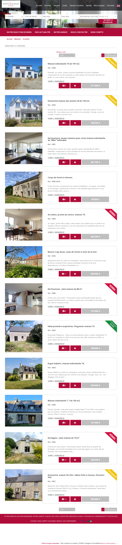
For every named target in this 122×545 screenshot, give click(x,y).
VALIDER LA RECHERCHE (108, 21)
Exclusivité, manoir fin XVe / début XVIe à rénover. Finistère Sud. (76, 476)
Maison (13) (61, 52)
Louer (64, 5)
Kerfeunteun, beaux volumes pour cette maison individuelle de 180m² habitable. (76, 139)
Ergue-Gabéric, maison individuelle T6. (66, 363)
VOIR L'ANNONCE (56, 81)
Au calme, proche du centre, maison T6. (66, 214)
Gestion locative (77, 5)
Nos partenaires (69, 521)
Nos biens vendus (55, 521)
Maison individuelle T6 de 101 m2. (64, 63)
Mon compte (97, 32)
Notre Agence (60, 32)
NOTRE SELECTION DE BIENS (19, 32)
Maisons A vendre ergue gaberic (111, 543)
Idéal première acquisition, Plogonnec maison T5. (71, 326)
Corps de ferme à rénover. (60, 177)
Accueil (39, 5)
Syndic (89, 5)
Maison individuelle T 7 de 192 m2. (64, 400)
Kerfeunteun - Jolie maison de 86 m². (65, 289)
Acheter (47, 5)
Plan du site (49, 516)
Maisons (17, 39)
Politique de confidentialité (95, 516)
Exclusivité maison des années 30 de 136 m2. (69, 101)
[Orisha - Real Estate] (82, 521)
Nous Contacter (79, 32)
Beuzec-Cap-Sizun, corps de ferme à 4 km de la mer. (72, 252)
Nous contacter (61, 516)
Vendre (57, 5)
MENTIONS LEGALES (76, 516)
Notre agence (38, 516)
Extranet (110, 5)
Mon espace (99, 5)
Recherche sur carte (89, 16)
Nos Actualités (42, 32)
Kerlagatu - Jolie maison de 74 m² (63, 438)
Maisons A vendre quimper (92, 543)
